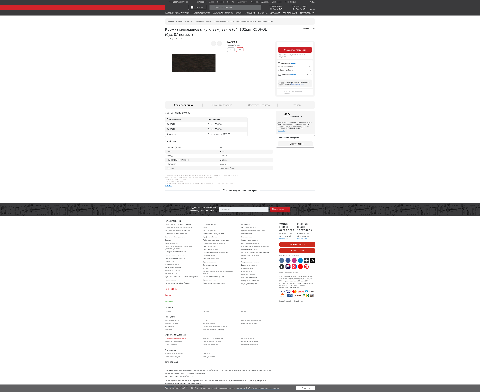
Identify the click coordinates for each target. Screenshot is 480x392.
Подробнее (282, 131)
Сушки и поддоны (209, 262)
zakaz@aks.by (302, 238)
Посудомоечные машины (250, 281)
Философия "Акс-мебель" (174, 354)
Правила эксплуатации (249, 344)
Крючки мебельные (172, 264)
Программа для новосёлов (251, 320)
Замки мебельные (171, 243)
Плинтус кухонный (209, 231)
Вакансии (206, 354)
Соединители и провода (249, 240)
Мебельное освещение (173, 267)
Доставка (168, 330)
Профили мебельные (210, 237)
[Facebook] (288, 260)
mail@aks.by (283, 238)
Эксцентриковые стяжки (250, 262)
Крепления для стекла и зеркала (214, 283)
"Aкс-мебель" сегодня (172, 357)
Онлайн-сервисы (171, 344)
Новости (206, 311)
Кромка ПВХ (169, 261)
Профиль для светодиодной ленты (253, 231)
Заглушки (168, 240)
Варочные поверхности (249, 265)
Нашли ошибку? (308, 29)
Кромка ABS (245, 224)
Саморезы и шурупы (210, 249)
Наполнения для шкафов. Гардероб (177, 283)
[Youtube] (300, 266)
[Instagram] (294, 260)
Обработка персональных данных (215, 326)
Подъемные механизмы (249, 249)
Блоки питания (246, 234)
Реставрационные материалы (214, 243)
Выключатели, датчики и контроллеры (255, 246)
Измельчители (246, 271)
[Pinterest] (306, 266)
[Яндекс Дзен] (306, 260)
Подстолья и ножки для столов (214, 234)
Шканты (244, 259)
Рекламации (169, 326)
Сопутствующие (209, 256)
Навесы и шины (170, 280)
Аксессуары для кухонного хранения (178, 224)
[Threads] (312, 260)
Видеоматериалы (247, 338)
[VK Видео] (294, 266)
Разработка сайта (285, 301)
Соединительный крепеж (250, 256)
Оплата (205, 320)
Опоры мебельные (209, 224)
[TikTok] (281, 266)
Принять (306, 388)
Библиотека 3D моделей (173, 341)
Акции (243, 311)
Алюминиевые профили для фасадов (178, 227)
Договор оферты (209, 323)
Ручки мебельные (209, 246)
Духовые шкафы (247, 268)
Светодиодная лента (248, 227)
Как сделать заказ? (172, 320)
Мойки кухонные (171, 274)
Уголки (205, 268)
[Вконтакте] (281, 260)
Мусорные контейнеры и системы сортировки (181, 277)
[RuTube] (288, 266)
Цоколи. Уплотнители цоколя (213, 277)
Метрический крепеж (172, 270)
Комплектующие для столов (175, 258)
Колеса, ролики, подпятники (175, 255)
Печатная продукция (210, 344)
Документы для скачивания (213, 338)
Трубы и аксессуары (210, 265)
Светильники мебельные (250, 243)
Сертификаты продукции (212, 341)
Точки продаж (171, 362)
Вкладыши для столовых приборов (177, 231)
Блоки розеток (246, 237)
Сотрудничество (209, 357)
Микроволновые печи (249, 277)
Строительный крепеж (211, 259)
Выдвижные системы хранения (176, 234)
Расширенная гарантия (249, 341)
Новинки (168, 311)
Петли (205, 227)
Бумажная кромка (209, 280)
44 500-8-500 (286, 230)
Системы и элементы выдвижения (215, 252)
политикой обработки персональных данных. (258, 388)
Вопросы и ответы (171, 323)
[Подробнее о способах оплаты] (297, 297)
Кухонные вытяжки (248, 274)
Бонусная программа (249, 323)
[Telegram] (300, 260)
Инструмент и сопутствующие (175, 252)
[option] (193, 69)
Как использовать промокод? (213, 330)
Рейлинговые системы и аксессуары (216, 240)
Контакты (168, 185)
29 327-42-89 (304, 230)
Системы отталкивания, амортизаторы (255, 252)
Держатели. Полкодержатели (175, 237)
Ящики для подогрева (249, 284)
